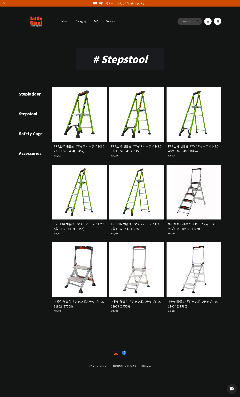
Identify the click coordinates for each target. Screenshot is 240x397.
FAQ (96, 21)
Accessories (30, 153)
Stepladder (30, 94)
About (65, 21)
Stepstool (28, 113)
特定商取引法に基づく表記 (124, 366)
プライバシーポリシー (98, 366)
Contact (110, 21)
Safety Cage (31, 133)
